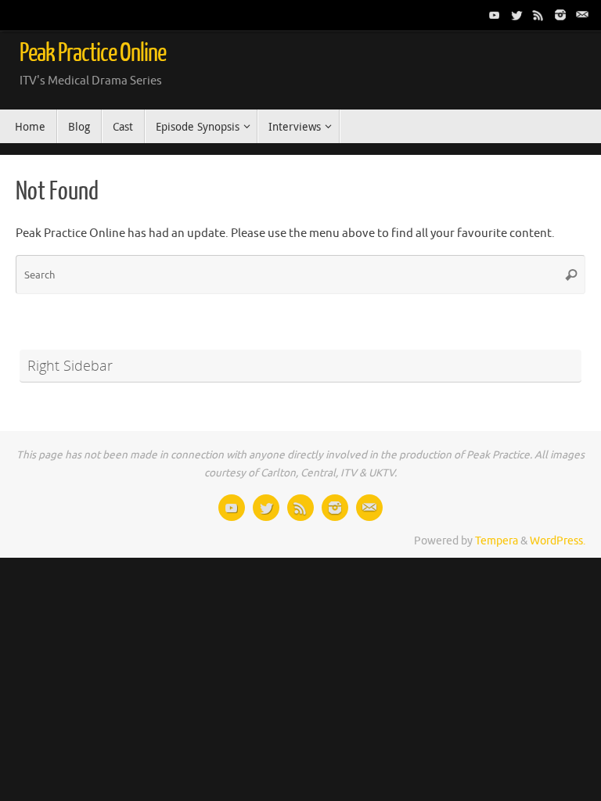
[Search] (571, 274)
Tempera (496, 541)
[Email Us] (582, 15)
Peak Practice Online (92, 53)
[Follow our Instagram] (560, 15)
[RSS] (538, 15)
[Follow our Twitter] (516, 15)
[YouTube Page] (495, 15)
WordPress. (557, 541)
